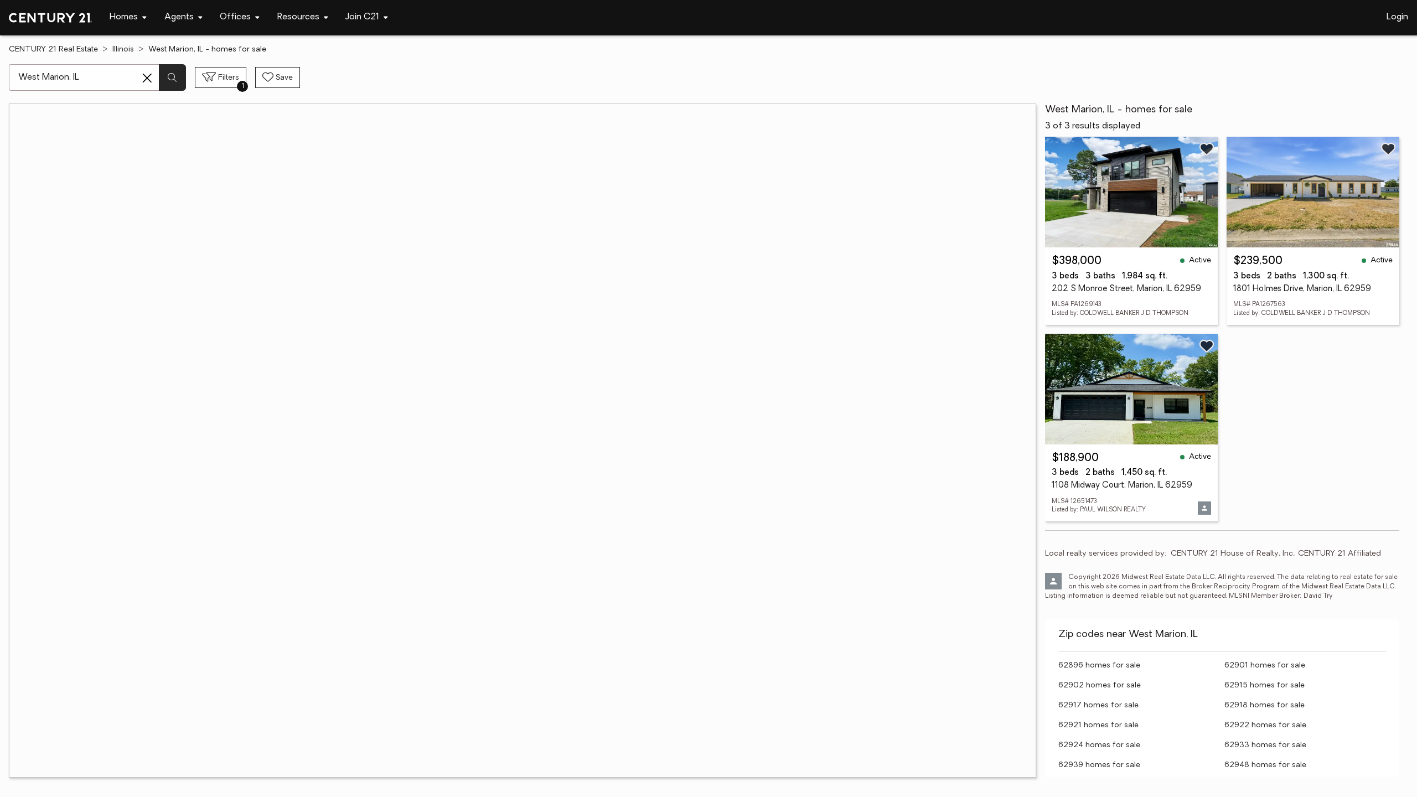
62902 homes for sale (1099, 685)
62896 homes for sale (1099, 665)
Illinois (123, 49)
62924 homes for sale (1099, 745)
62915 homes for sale (1264, 685)
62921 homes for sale (1098, 725)
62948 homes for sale (1265, 765)
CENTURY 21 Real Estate (53, 49)
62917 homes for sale (1098, 705)
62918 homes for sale (1264, 705)
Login (1397, 17)
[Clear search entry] (147, 78)
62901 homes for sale (1264, 665)
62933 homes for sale (1265, 745)
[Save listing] (1206, 149)
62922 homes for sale (1265, 725)
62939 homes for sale (1099, 765)
